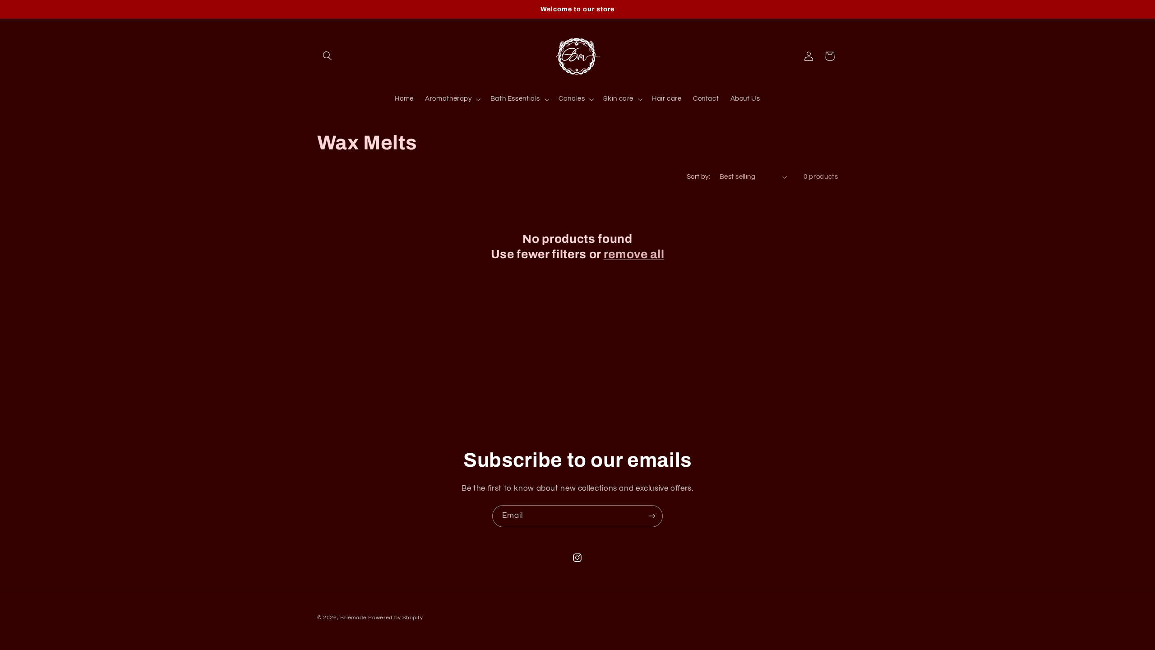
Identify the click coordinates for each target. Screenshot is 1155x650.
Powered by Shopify (395, 617)
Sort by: (698, 176)
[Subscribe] (652, 516)
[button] (327, 56)
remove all (634, 254)
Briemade (353, 617)
